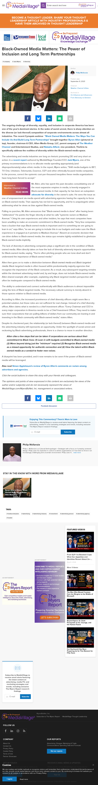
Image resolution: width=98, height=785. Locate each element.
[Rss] (24, 730)
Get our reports (56, 751)
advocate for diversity (42, 194)
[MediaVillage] (22, 5)
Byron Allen (74, 139)
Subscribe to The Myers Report (48, 717)
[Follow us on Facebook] (5, 730)
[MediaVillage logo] (18, 717)
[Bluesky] (38, 118)
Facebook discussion (49, 406)
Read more (24, 779)
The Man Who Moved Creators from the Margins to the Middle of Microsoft (80, 594)
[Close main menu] (93, 765)
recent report (20, 160)
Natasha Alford (51, 147)
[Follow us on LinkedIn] (11, 730)
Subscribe (68, 432)
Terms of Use (8, 754)
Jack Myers (73, 160)
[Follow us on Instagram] (18, 730)
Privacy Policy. (41, 773)
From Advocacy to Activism (81, 98)
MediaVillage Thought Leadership (74, 717)
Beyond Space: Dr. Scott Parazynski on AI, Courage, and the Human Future (79, 623)
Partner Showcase (9, 756)
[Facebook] (28, 118)
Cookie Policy (8, 751)
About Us (6, 743)
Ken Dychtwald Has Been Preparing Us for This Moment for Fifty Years (80, 651)
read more (77, 453)
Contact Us (7, 746)
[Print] (70, 118)
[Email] (60, 118)
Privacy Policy (8, 749)
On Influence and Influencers (81, 95)
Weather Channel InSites (80, 88)
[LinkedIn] (49, 118)
